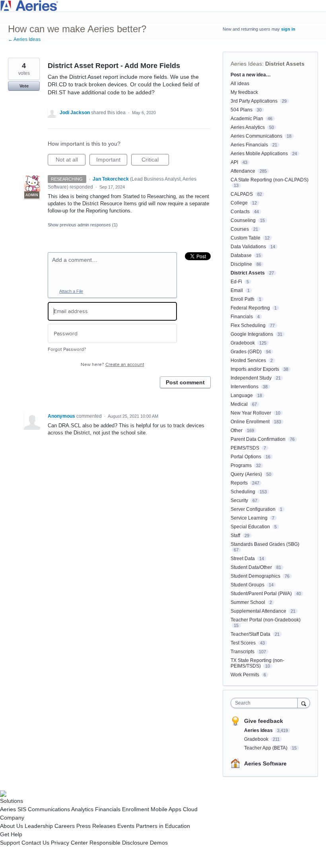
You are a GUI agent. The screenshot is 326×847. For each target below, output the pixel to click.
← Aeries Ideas (24, 39)
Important (111, 161)
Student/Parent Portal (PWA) (261, 593)
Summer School (248, 602)
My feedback (244, 92)
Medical (239, 404)
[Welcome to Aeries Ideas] (163, 6)
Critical (155, 161)
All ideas (240, 83)
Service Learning (249, 518)
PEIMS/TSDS (245, 448)
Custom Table (245, 238)
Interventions (244, 386)
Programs (241, 465)
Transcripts (242, 651)
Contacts (240, 211)
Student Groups (247, 585)
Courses (240, 229)
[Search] (303, 703)
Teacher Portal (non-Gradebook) (266, 620)
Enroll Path (242, 299)
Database (241, 255)
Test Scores (243, 643)
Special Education (250, 527)
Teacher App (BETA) (266, 748)
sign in (288, 29)
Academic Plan (247, 118)
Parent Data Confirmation (258, 439)
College (239, 203)
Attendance (243, 171)
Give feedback (263, 721)
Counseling (243, 220)
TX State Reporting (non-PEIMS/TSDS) (257, 663)
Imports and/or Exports (255, 369)
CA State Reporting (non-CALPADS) (270, 180)
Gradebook (243, 343)
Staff (235, 535)
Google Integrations (252, 334)
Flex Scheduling (248, 325)
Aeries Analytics (248, 127)
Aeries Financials (249, 145)
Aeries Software (265, 763)
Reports (239, 483)
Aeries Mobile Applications (259, 153)
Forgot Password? (67, 349)
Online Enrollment (250, 421)
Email (237, 290)
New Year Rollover (251, 413)
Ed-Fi (236, 281)
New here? (112, 365)
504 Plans (241, 110)
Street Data (243, 558)
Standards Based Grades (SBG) (265, 544)
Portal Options (246, 457)
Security (239, 500)
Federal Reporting (250, 308)
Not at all (70, 161)
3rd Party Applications (254, 101)
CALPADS (242, 194)
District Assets (285, 63)
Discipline (241, 264)
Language (242, 395)
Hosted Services (248, 360)
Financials (242, 316)
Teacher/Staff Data (250, 634)
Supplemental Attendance (258, 611)
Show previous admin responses (83, 224)
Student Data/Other (251, 567)
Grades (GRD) (246, 351)
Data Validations (248, 246)
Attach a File (71, 291)
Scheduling (243, 492)
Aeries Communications (256, 136)
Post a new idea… (251, 75)
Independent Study (251, 378)
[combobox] (266, 703)
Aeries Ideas (246, 63)
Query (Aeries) (246, 474)
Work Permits (245, 675)
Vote (24, 86)
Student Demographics (255, 576)
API (234, 162)
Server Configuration (253, 509)
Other (237, 430)
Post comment (185, 382)
